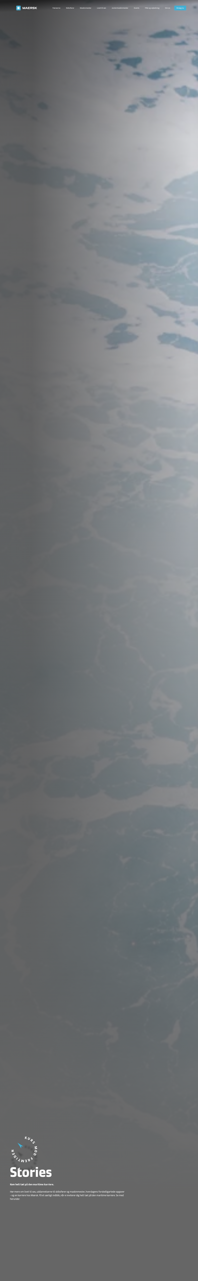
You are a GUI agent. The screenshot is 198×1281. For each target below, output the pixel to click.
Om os (167, 8)
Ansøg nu (180, 8)
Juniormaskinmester (120, 8)
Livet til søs (101, 8)
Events (136, 8)
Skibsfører (70, 8)
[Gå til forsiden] (29, 8)
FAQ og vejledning (152, 8)
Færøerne (56, 8)
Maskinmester (85, 8)
